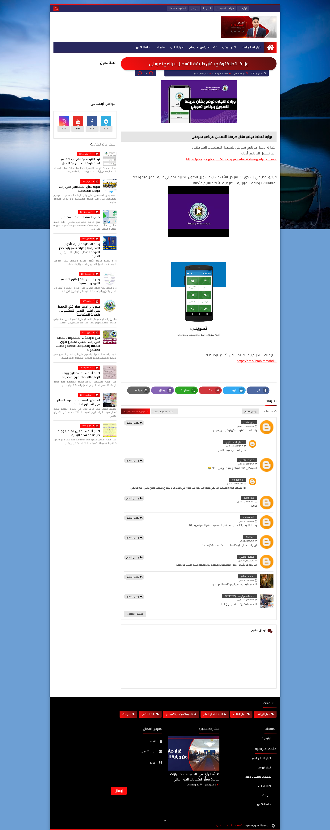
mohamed (237, 479)
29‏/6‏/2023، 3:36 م (235, 484)
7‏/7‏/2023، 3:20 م (246, 521)
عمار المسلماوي (234, 442)
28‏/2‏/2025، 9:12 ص (245, 600)
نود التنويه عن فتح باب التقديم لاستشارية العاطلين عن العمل (80, 161)
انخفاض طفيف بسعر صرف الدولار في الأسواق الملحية (78, 402)
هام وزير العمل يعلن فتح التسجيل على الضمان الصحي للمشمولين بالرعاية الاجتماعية (78, 310)
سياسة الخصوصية (225, 8)
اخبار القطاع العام (251, 47)
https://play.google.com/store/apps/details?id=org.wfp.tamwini (231, 159)
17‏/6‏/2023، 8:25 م (246, 464)
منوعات (160, 47)
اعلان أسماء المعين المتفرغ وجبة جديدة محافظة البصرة (79, 433)
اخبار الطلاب (177, 47)
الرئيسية (243, 8)
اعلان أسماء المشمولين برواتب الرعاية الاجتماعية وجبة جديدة (80, 375)
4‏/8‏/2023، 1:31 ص (246, 561)
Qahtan (250, 537)
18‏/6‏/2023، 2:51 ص (245, 502)
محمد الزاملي (246, 460)
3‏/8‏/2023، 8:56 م (246, 541)
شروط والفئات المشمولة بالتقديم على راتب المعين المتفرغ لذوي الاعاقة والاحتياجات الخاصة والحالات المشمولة (78, 343)
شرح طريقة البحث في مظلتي (80, 217)
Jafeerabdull (247, 576)
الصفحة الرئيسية (221, 73)
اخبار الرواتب (229, 47)
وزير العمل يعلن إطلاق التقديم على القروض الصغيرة (77, 281)
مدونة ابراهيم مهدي (228, 826)
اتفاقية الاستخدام (177, 8)
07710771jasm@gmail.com (239, 596)
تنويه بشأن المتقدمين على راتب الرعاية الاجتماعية (79, 188)
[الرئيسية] (270, 47)
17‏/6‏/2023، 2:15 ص (234, 446)
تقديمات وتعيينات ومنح (203, 47)
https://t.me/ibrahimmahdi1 (257, 361)
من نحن (194, 8)
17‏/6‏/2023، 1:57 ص (245, 426)
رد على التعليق (132, 423)
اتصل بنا (207, 8)
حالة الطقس (143, 47)
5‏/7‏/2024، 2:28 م (246, 580)
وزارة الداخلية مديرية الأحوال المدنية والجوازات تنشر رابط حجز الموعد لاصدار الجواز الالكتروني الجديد (79, 250)
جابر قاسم (248, 422)
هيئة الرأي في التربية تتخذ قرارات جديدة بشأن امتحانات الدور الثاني (194, 776)
